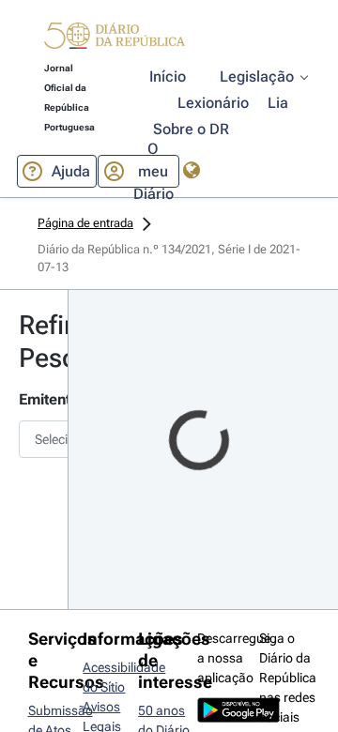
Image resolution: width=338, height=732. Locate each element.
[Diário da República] (114, 40)
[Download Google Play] (238, 717)
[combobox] (34, 439)
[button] (114, 38)
